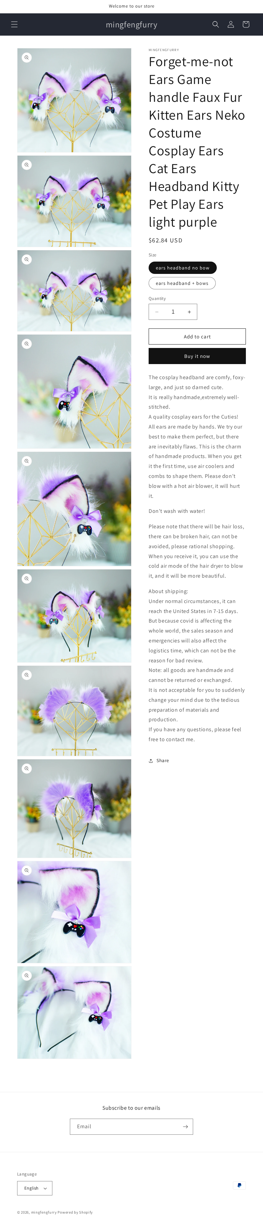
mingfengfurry (44, 1212)
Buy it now (197, 356)
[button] (14, 24)
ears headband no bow (183, 268)
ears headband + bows (182, 283)
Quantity (157, 298)
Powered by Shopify (75, 1212)
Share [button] (162, 760)
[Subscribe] (185, 1127)
